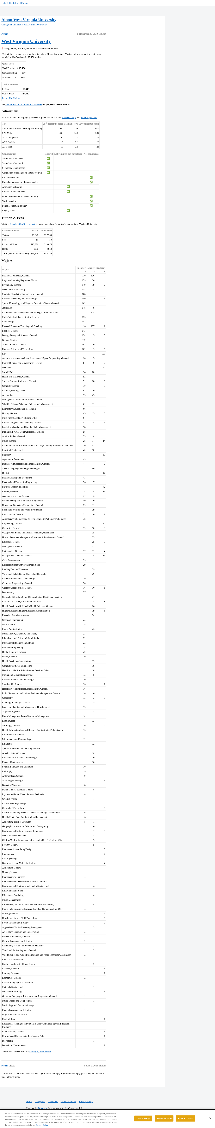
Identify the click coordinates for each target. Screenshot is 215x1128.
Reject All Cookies (164, 1118)
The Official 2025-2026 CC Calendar (23, 104)
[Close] (210, 1118)
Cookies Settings (143, 1118)
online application (89, 117)
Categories (40, 1101)
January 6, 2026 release (40, 1051)
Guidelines (53, 1101)
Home (29, 1101)
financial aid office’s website (23, 224)
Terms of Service (68, 1101)
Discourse (42, 1108)
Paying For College (11, 98)
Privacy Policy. (42, 1125)
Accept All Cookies (185, 1118)
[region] (107, 1118)
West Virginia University (26, 41)
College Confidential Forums (14, 3)
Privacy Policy (86, 1101)
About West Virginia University (28, 19)
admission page (69, 117)
